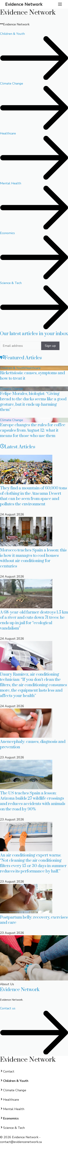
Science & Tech (14, 1128)
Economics (11, 1118)
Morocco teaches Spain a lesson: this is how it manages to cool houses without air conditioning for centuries (33, 558)
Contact (8, 1071)
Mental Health (13, 1109)
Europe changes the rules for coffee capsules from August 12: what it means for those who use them (32, 430)
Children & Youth (12, 368)
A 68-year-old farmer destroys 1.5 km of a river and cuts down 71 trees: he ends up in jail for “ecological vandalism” (34, 620)
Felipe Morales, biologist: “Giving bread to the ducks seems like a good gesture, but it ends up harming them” (33, 401)
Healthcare (33, 368)
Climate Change (11, 389)
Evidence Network (24, 4)
